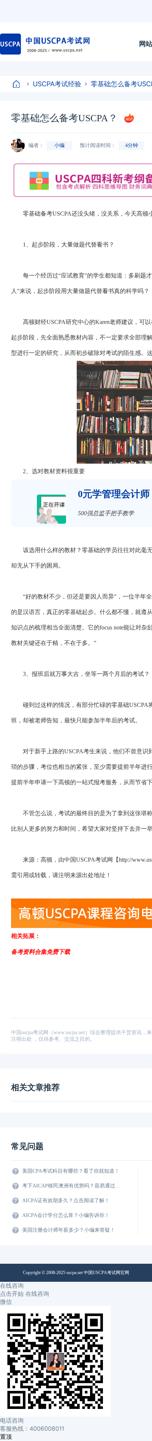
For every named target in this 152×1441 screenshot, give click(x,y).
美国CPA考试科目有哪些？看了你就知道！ (71, 1171)
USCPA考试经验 (57, 84)
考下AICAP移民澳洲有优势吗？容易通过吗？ (72, 1186)
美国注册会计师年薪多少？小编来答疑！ (68, 1230)
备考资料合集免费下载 (40, 951)
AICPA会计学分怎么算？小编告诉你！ (66, 1215)
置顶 (6, 1436)
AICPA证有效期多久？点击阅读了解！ (66, 1200)
